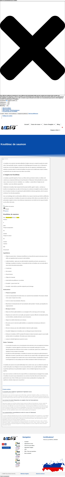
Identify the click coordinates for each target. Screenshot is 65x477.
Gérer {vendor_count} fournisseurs (11, 110)
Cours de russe (35, 124)
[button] (32, 48)
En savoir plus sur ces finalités (10, 111)
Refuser (6, 113)
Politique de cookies (7, 115)
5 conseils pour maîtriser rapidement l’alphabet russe (17, 391)
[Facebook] (5, 444)
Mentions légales (25, 473)
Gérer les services (7, 109)
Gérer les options (7, 108)
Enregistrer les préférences (23, 113)
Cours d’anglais (48, 124)
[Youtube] (3, 444)
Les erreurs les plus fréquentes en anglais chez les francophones (20, 400)
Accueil (26, 124)
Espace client (55, 130)
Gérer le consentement (5, 476)
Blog (58, 124)
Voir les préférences (13, 113)
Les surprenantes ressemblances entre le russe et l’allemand (19, 412)
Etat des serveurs (40, 473)
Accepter (2, 113)
